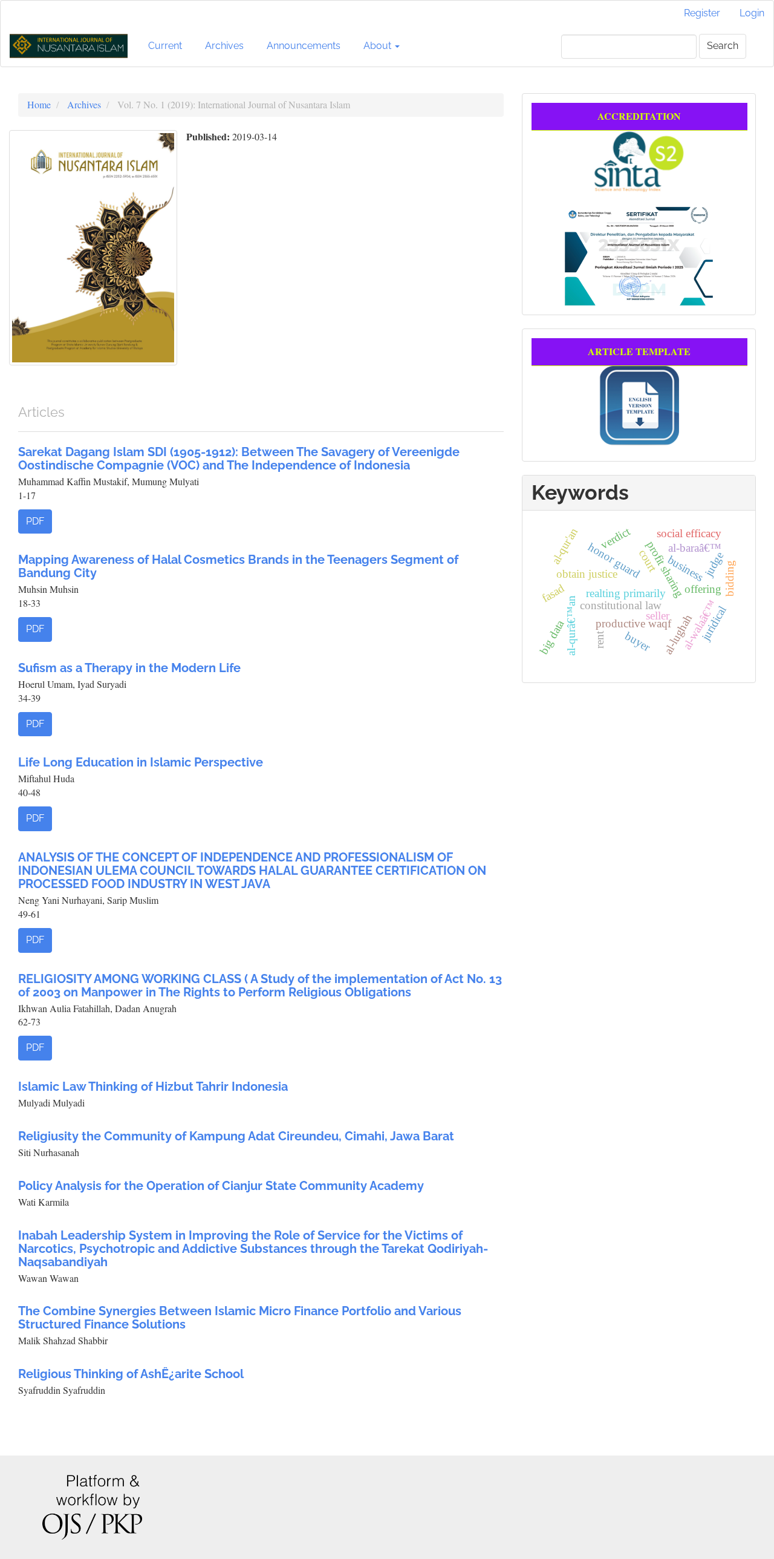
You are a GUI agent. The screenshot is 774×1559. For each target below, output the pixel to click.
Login (752, 13)
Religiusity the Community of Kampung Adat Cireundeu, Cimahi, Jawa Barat (236, 1136)
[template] (639, 403)
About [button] (378, 45)
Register (702, 13)
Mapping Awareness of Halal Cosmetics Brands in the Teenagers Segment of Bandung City (238, 566)
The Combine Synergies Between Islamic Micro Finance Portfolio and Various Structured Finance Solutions (239, 1318)
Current (165, 45)
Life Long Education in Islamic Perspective (140, 762)
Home (39, 104)
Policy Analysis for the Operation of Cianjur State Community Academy (221, 1185)
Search (722, 45)
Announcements (303, 45)
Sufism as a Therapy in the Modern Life (129, 668)
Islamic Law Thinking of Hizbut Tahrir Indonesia (153, 1086)
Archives (224, 45)
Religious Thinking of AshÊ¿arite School (131, 1374)
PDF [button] (35, 521)
